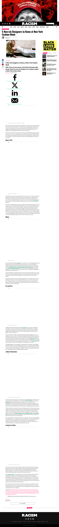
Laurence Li (12, 490)
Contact (47, 521)
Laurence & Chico (11, 474)
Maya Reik (22, 489)
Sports (33, 27)
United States (42, 27)
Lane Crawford (26, 490)
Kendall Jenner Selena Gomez (29, 489)
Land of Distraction (28, 399)
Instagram (9, 494)
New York (14, 494)
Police (26, 27)
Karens (30, 27)
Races (18, 27)
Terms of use (34, 521)
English (48, 23)
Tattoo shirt (32, 338)
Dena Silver (8, 72)
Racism (14, 27)
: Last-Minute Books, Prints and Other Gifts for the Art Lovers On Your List (22, 496)
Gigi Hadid (23, 493)
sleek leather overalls (28, 413)
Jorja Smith (31, 490)
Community (24, 521)
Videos (37, 27)
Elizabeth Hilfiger (35, 490)
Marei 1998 (36, 199)
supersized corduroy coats (19, 413)
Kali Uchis (35, 489)
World (47, 27)
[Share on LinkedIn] (15, 96)
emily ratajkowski (10, 493)
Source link (7, 499)
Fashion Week (8, 60)
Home (11, 27)
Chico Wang (16, 490)
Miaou (19, 263)
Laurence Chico (20, 490)
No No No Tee (34, 340)
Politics (22, 27)
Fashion (19, 489)
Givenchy (19, 493)
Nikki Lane (7, 402)
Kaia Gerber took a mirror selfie (13, 268)
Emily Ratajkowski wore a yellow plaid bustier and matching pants (21, 266)
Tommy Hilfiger (27, 493)
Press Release (39, 521)
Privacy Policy (29, 521)
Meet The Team (20, 521)
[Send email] (15, 103)
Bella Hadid (16, 493)
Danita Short (8, 490)
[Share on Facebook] (15, 80)
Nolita (6, 493)
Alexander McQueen (33, 493)
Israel (12, 494)
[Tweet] (15, 88)
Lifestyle (15, 489)
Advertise (43, 521)
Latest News (15, 521)
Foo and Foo (24, 327)
